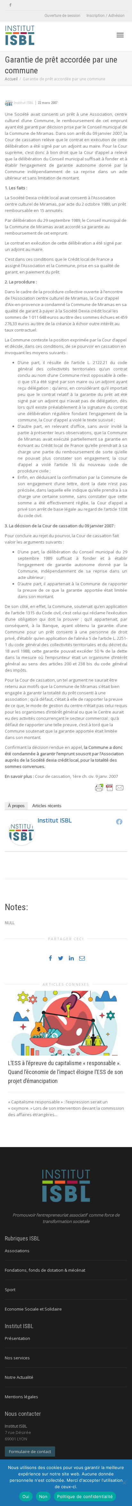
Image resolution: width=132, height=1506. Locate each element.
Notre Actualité (19, 1377)
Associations (17, 1251)
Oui (25, 1496)
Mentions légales (21, 1397)
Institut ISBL (54, 820)
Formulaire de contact (30, 1451)
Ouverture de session (62, 15)
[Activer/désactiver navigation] (120, 35)
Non (43, 1496)
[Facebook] (10, 5)
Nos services (17, 1358)
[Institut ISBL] (21, 832)
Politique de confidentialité (85, 1496)
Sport (10, 1289)
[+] (66, 1023)
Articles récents (47, 805)
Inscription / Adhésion (106, 15)
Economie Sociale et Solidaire (33, 1309)
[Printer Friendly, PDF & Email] (109, 787)
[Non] (124, 1483)
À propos (16, 805)
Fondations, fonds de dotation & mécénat (45, 1270)
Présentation (17, 1338)
